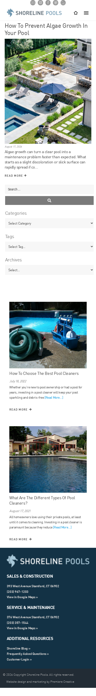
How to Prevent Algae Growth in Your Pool (46, 29)
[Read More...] (54, 397)
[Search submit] (49, 200)
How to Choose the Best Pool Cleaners (44, 373)
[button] (86, 13)
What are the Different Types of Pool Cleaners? (42, 500)
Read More (14, 175)
